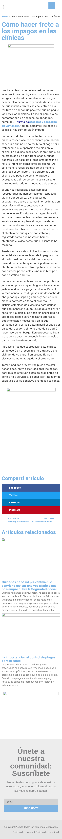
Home (5, 16)
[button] (51, 5)
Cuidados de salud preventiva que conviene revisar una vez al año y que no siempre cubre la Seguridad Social (29, 585)
